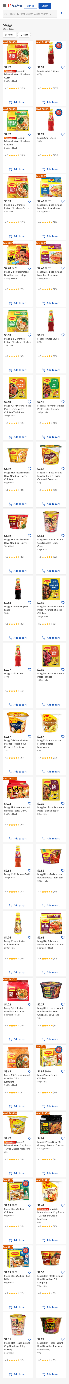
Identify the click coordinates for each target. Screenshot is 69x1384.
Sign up (30, 5)
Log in (45, 5)
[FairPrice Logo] (15, 6)
